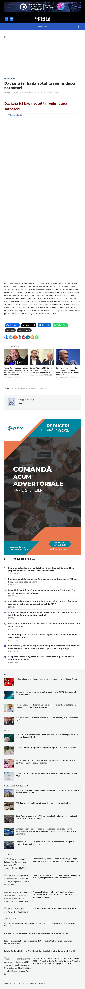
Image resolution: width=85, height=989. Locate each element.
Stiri (13, 79)
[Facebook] (6, 337)
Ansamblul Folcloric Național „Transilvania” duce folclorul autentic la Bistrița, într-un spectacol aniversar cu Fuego (53, 894)
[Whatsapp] (37, 337)
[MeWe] (28, 337)
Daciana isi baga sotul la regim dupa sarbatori (29, 388)
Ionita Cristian (12, 92)
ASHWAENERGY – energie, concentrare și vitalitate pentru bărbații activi (36, 933)
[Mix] (32, 337)
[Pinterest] (24, 337)
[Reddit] (15, 337)
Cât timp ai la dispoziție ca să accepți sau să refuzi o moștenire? (43, 803)
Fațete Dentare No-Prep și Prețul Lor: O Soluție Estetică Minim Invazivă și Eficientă (39, 951)
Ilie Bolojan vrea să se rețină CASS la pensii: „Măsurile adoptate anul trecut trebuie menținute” (67, 371)
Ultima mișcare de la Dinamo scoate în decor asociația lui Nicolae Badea (46, 679)
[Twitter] (11, 337)
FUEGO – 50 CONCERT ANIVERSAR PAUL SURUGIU (54, 908)
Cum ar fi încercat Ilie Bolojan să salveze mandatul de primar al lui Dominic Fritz (41, 370)
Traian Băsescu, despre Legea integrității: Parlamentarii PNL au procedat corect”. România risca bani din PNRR (16, 371)
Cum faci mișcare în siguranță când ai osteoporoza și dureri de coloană (46, 748)
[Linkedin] (19, 337)
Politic (7, 79)
